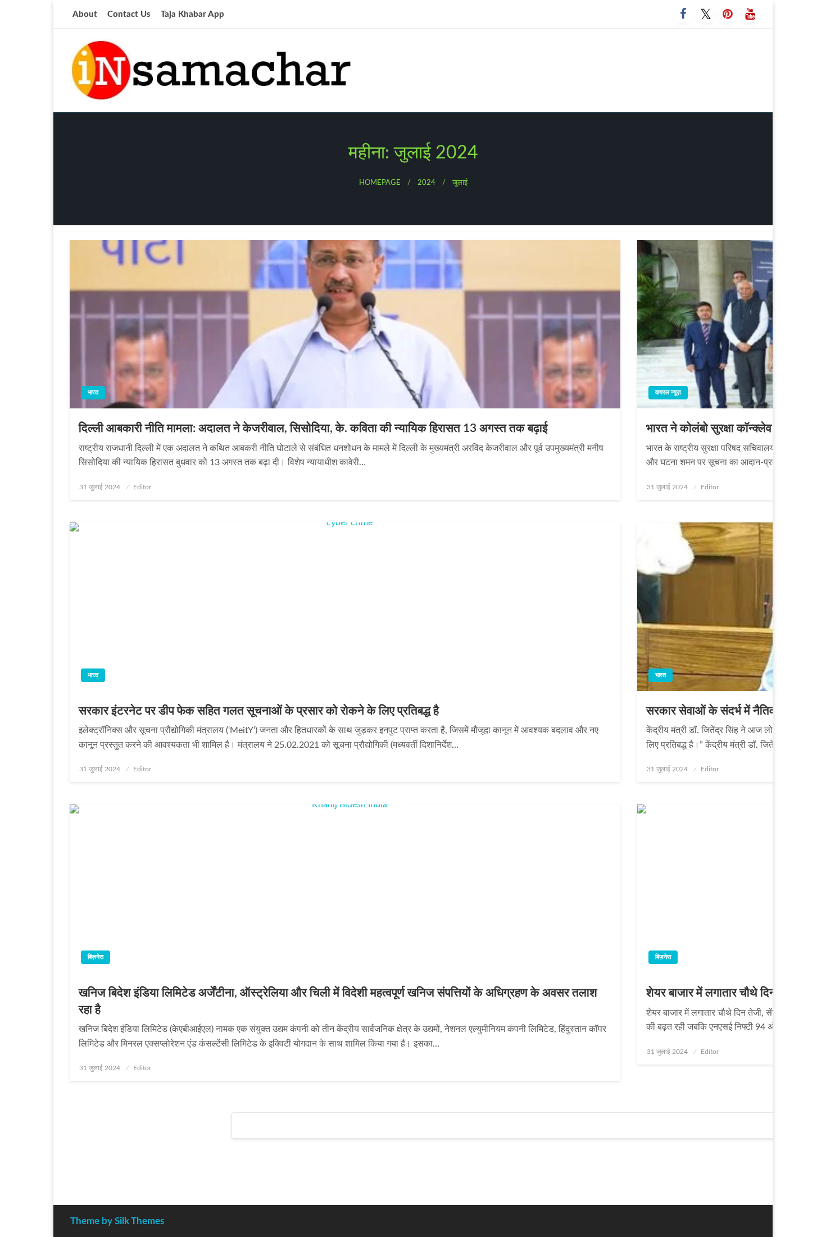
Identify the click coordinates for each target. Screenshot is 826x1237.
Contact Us (129, 14)
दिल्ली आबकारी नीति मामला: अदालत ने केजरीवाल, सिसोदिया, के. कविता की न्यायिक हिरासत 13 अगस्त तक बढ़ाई (313, 428)
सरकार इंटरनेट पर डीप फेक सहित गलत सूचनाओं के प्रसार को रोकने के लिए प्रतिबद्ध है (259, 711)
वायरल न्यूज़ (668, 392)
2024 (426, 182)
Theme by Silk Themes (117, 1221)
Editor (142, 487)
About (84, 14)
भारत (93, 392)
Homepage (380, 182)
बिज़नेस (95, 957)
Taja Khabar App (192, 14)
